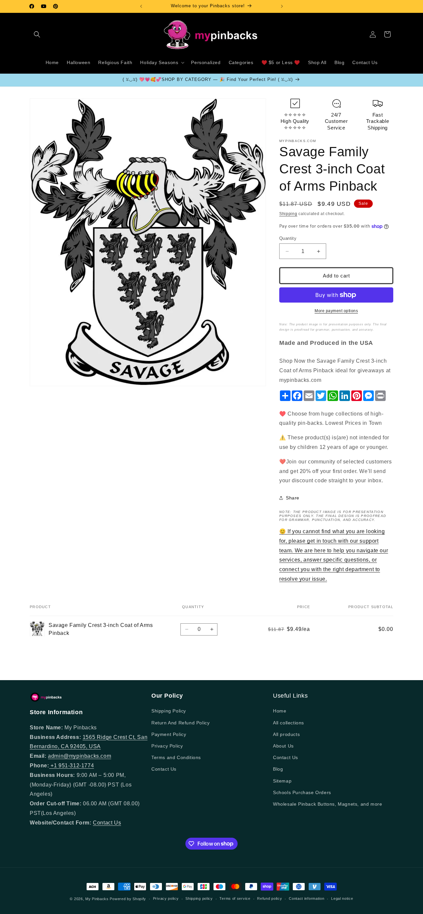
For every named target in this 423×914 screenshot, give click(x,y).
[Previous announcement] (141, 6)
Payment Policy (168, 734)
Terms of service (234, 898)
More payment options (336, 311)
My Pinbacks (97, 899)
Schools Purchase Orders (302, 792)
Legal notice (342, 898)
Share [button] (292, 497)
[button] (37, 34)
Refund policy (269, 898)
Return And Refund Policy (180, 722)
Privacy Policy (167, 746)
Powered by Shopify (128, 899)
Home (279, 710)
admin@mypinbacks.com (79, 756)
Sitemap (282, 781)
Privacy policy (166, 898)
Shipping (288, 213)
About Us (283, 746)
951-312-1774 (76, 765)
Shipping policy (199, 898)
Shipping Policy (168, 710)
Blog (278, 769)
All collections (288, 722)
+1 (53, 765)
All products (286, 734)
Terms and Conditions (176, 757)
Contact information (306, 898)
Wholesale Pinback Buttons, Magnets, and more (327, 804)
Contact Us (107, 822)
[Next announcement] (282, 6)
